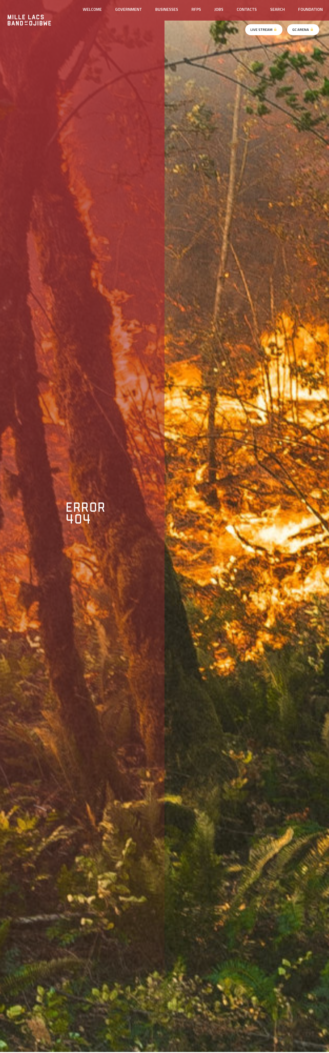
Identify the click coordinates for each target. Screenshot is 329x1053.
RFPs (196, 9)
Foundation (310, 9)
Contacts (247, 9)
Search (277, 9)
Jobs (218, 9)
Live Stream (261, 29)
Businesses (166, 9)
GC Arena (301, 29)
